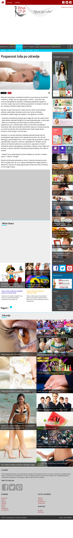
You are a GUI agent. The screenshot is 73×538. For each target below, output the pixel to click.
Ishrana (21, 50)
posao (61, 300)
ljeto (66, 307)
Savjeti (36, 50)
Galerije (17, 2)
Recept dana (41, 501)
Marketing (41, 512)
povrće (57, 304)
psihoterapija (62, 309)
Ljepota (12, 47)
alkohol (65, 296)
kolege (56, 300)
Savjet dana (41, 503)
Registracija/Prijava (67, 7)
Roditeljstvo (45, 47)
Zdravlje (19, 47)
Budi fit (26, 47)
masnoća (59, 306)
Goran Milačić (68, 517)
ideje (58, 302)
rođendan (68, 300)
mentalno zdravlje (62, 298)
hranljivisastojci (66, 304)
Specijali (9, 2)
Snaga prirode (12, 50)
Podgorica (66, 306)
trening (59, 296)
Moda (32, 47)
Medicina (3, 50)
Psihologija (29, 50)
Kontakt (40, 510)
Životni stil (4, 47)
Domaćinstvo (55, 47)
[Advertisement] (36, 31)
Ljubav (37, 47)
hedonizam (60, 307)
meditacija (65, 302)
